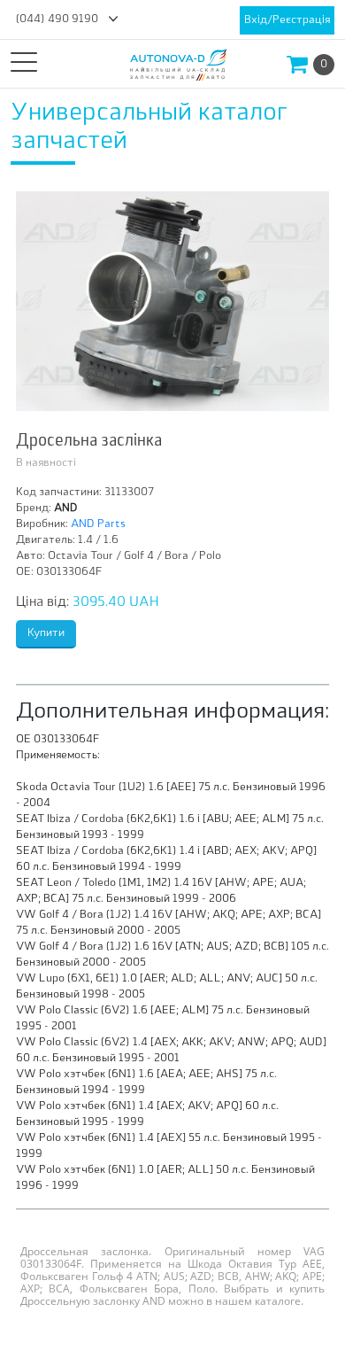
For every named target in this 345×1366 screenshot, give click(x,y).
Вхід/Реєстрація (287, 20)
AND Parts (98, 524)
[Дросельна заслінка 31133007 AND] (172, 301)
